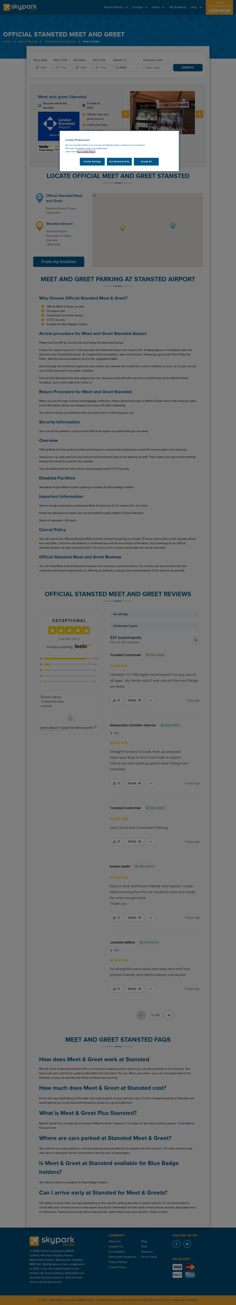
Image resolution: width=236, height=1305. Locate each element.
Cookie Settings (92, 161)
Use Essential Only (119, 161)
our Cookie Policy (86, 151)
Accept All (146, 161)
